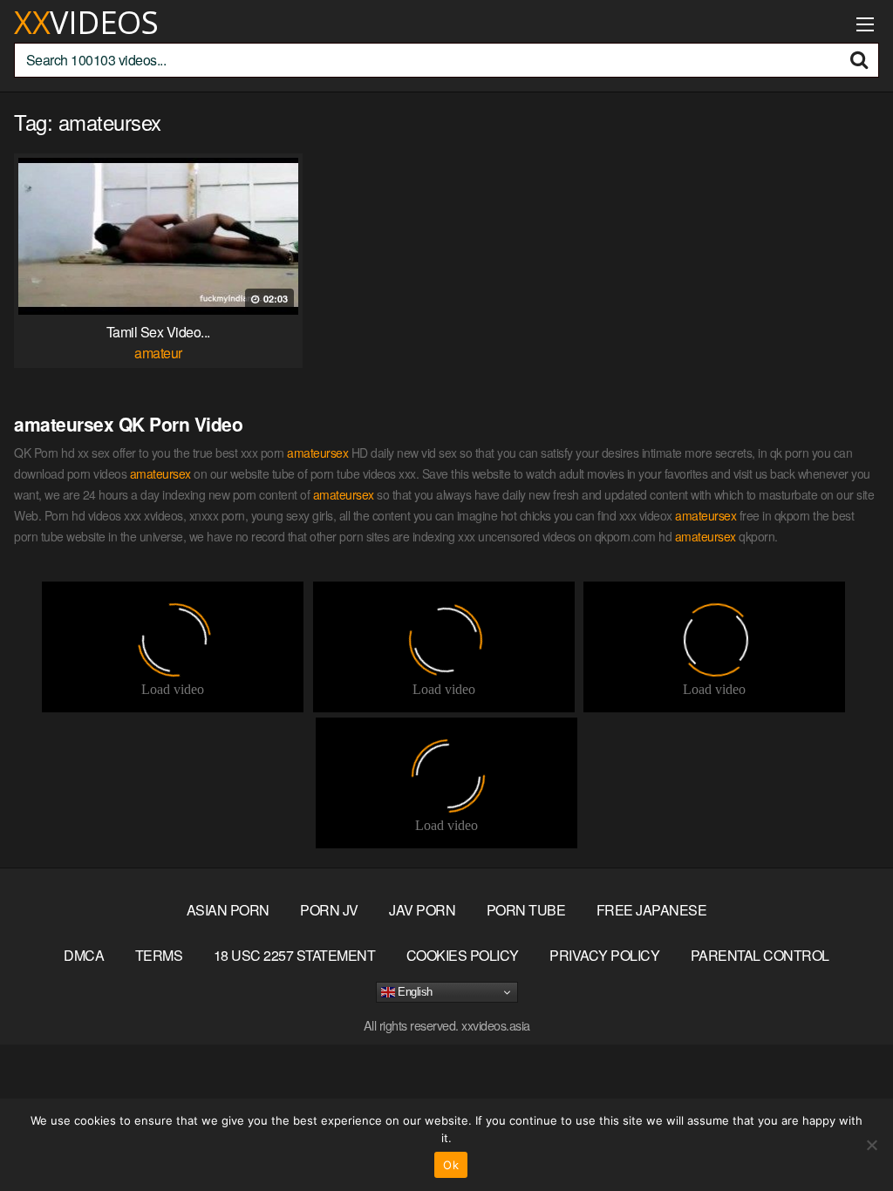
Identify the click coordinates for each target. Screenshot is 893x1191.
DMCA (84, 955)
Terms (159, 955)
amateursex (317, 452)
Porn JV (329, 910)
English (414, 991)
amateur (158, 353)
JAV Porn (422, 910)
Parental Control (760, 955)
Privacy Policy (604, 955)
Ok (451, 1165)
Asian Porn (228, 910)
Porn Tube (526, 910)
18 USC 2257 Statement (295, 955)
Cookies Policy (462, 955)
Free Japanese (651, 910)
